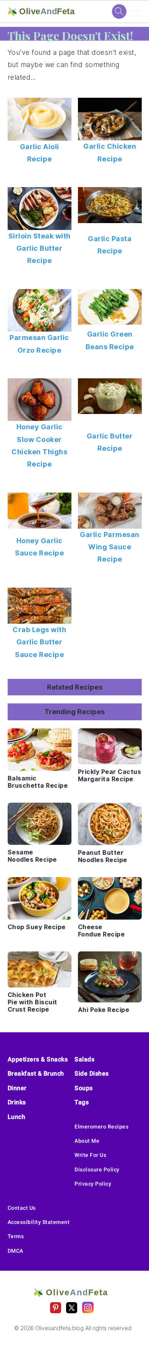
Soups (83, 1088)
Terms (16, 1236)
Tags (81, 1102)
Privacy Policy (92, 1184)
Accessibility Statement (39, 1222)
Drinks (17, 1102)
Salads (84, 1059)
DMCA (15, 1251)
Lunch (17, 1116)
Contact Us (22, 1208)
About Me (86, 1141)
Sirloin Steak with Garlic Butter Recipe (39, 248)
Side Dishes (91, 1073)
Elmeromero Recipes (101, 1127)
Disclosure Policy (97, 1169)
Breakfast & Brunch (36, 1073)
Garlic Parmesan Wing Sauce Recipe (109, 547)
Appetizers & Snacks (38, 1059)
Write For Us (90, 1155)
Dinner (17, 1088)
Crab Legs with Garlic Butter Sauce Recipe (39, 642)
